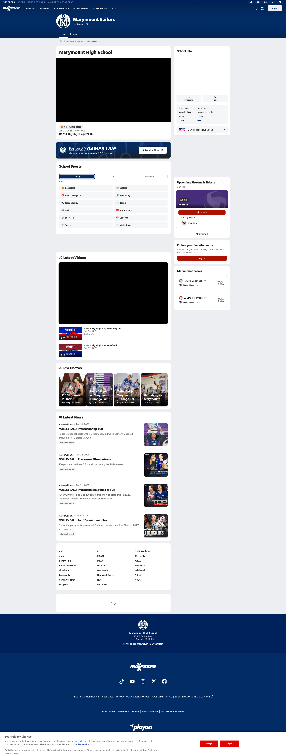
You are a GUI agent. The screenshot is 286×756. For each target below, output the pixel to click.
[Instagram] (265, 2)
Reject (230, 743)
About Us (78, 696)
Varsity (77, 176)
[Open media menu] (263, 8)
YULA (137, 579)
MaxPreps (9, 2)
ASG (61, 551)
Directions (188, 100)
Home (64, 33)
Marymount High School (87, 41)
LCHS (99, 551)
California (70, 41)
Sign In (202, 258)
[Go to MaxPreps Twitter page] (153, 682)
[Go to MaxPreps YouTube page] (132, 682)
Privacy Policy (124, 696)
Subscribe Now (150, 150)
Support (205, 696)
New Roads (102, 570)
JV (113, 176)
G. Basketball (80, 8)
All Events (201, 233)
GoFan (21, 2)
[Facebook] (279, 2)
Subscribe (107, 696)
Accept (209, 743)
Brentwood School (67, 565)
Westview (140, 565)
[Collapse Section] (224, 182)
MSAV (100, 560)
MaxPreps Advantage (60, 2)
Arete (61, 555)
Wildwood (140, 570)
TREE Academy (142, 551)
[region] (143, 744)
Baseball (44, 8)
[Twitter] (272, 2)
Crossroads (64, 574)
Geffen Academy (67, 579)
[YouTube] (258, 2)
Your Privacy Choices (186, 696)
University (140, 555)
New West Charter (105, 574)
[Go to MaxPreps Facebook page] (164, 682)
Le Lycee (63, 584)
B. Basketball (61, 8)
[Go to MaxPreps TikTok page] (121, 682)
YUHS (138, 574)
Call (215, 100)
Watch (203, 212)
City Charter (64, 570)
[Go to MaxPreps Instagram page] (143, 682)
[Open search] (255, 8)
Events (73, 33)
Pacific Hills (103, 584)
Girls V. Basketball (72, 126)
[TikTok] (251, 2)
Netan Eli (101, 565)
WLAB (138, 560)
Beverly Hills (65, 560)
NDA (99, 579)
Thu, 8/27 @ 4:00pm (186, 218)
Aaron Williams (66, 424)
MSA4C (100, 555)
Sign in (275, 8)
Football (30, 8)
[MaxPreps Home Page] (60, 41)
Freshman (149, 176)
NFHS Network (36, 2)
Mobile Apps (92, 696)
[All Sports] (114, 8)
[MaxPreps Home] (11, 8)
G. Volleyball (100, 8)
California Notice (162, 696)
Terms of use (142, 696)
